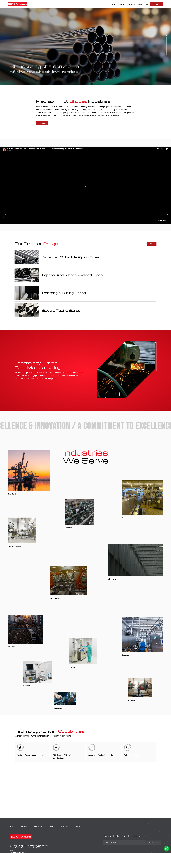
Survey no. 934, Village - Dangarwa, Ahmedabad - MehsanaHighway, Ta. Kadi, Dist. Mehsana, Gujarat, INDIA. (29, 846)
